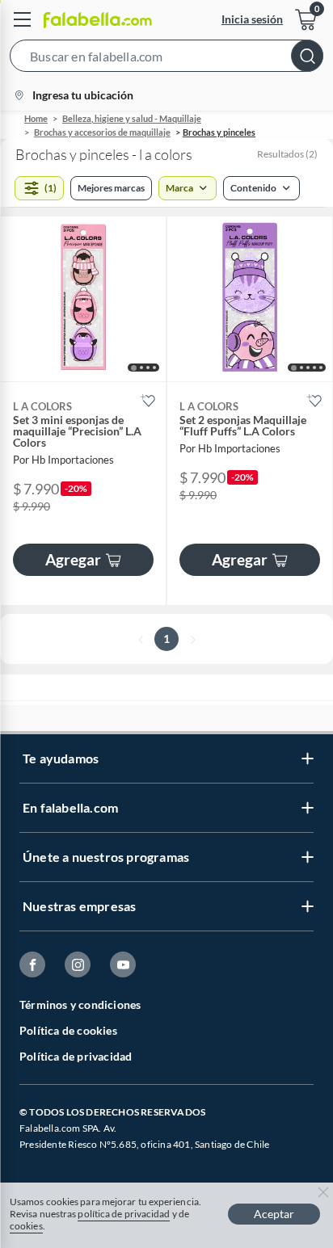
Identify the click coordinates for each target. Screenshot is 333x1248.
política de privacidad (124, 1214)
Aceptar (274, 1214)
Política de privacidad (75, 1056)
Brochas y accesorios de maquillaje (102, 132)
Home (36, 118)
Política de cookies (68, 1030)
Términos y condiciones (80, 1004)
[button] (166, 59)
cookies (26, 1226)
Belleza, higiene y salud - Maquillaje (131, 118)
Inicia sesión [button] (252, 19)
